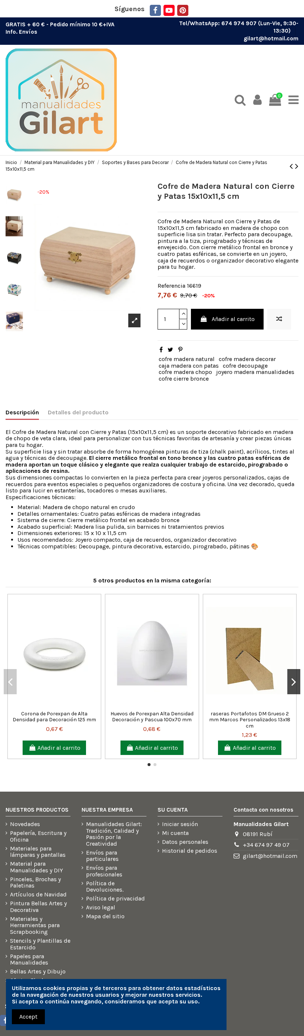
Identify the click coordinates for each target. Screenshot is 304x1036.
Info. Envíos (21, 32)
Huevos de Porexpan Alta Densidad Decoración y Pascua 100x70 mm (152, 717)
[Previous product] (292, 166)
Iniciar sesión (180, 824)
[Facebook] (155, 10)
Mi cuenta (175, 833)
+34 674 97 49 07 (266, 844)
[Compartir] (161, 349)
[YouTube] (169, 10)
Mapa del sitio (105, 916)
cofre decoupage (245, 365)
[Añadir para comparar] (279, 319)
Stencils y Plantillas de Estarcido (40, 944)
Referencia (171, 286)
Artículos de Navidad (38, 894)
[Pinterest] (182, 10)
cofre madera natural (187, 358)
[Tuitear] (170, 349)
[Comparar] (48, 704)
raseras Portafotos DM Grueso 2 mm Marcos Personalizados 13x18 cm (249, 720)
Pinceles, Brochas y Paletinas (35, 882)
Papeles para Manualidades (29, 959)
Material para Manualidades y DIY (36, 866)
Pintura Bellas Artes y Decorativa (38, 906)
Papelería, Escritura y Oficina (38, 836)
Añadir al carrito (233, 319)
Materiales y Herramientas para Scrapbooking (35, 925)
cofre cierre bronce (184, 378)
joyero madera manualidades (255, 371)
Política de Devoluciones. (104, 886)
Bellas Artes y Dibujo (38, 971)
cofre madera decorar (247, 358)
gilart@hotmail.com (271, 38)
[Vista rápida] (60, 704)
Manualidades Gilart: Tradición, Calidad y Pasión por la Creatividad (114, 834)
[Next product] (296, 166)
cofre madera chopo (185, 371)
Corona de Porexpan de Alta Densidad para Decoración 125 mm (54, 717)
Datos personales (185, 842)
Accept (28, 1016)
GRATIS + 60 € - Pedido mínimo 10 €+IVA (61, 24)
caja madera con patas (189, 365)
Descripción (22, 412)
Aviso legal (100, 907)
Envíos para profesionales (104, 871)
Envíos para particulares (102, 855)
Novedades (25, 824)
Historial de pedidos (189, 851)
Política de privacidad (115, 898)
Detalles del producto (78, 412)
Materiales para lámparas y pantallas (38, 851)
